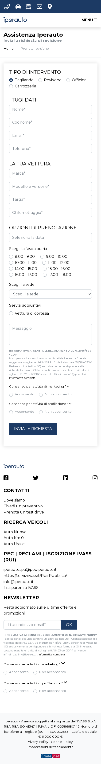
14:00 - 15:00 (26, 268)
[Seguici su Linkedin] (65, 478)
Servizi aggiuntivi (25, 305)
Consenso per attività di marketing (37, 386)
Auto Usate (14, 544)
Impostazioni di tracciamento (50, 747)
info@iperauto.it (19, 582)
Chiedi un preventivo (23, 506)
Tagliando (24, 80)
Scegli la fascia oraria (28, 249)
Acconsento (24, 394)
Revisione (53, 80)
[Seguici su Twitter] (36, 478)
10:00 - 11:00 (26, 262)
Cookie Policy (62, 742)
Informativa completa (22, 378)
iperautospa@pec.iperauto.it (30, 569)
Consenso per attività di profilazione (38, 404)
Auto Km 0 (14, 538)
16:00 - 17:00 (26, 274)
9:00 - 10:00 (56, 256)
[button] (8, 6)
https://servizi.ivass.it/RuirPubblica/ (35, 575)
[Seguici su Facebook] (6, 478)
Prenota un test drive (24, 512)
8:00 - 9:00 (25, 256)
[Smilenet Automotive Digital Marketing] (50, 756)
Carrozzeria (25, 86)
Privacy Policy (37, 742)
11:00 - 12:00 (59, 262)
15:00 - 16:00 (59, 268)
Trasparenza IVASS (21, 587)
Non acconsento (58, 394)
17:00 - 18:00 (59, 274)
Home (9, 48)
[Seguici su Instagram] (95, 478)
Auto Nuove (15, 532)
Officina (79, 80)
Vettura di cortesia (32, 313)
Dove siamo (14, 500)
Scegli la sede (22, 284)
